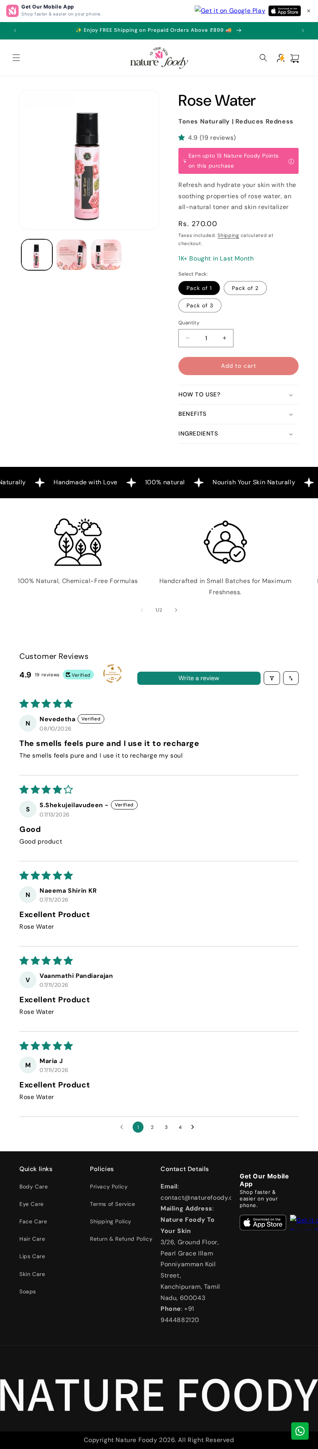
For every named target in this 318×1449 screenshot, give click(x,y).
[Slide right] (176, 610)
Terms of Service (112, 1203)
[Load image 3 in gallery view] (106, 254)
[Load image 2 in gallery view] (71, 254)
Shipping (228, 235)
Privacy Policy (109, 1186)
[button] (308, 10)
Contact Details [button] (185, 1169)
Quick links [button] (36, 1169)
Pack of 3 (200, 305)
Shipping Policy (110, 1221)
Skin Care (32, 1274)
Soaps (27, 1291)
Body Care (33, 1186)
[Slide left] (141, 610)
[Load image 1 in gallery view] (36, 254)
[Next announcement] (302, 30)
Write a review (198, 678)
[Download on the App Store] (263, 1222)
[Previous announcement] (15, 30)
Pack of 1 (199, 288)
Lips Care (32, 1256)
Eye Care (31, 1203)
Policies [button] (102, 1169)
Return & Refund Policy (121, 1238)
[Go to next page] (194, 1127)
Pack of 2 (245, 288)
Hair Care (32, 1238)
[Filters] (272, 678)
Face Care (33, 1221)
